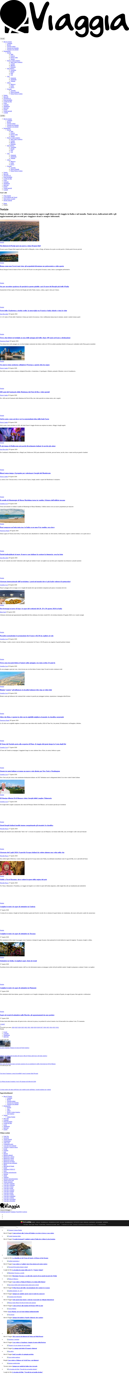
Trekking (6, 1177)
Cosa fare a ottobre (9, 1197)
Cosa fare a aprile (8, 1188)
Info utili (6, 97)
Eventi (5, 1032)
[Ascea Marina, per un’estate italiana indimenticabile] (66, 1308)
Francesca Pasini (4, 341)
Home (5, 203)
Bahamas (13, 67)
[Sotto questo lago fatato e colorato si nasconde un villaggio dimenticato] (66, 1297)
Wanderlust (7, 106)
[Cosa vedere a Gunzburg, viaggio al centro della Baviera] (66, 1339)
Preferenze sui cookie (51, 1224)
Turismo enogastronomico (11, 1179)
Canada (13, 64)
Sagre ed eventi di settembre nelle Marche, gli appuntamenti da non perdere (27, 1015)
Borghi (9, 45)
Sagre (5, 1171)
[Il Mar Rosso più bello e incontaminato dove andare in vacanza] (66, 1285)
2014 (51, 1027)
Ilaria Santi (3, 612)
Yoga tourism (7, 195)
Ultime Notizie (11, 1117)
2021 (29, 1027)
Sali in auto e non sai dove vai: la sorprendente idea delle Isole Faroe (24, 419)
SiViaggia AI (7, 98)
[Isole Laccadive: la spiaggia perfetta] (66, 1351)
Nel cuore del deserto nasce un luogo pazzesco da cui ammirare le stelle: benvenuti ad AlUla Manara (28, 1064)
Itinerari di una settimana (10, 1163)
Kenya (12, 87)
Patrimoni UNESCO (9, 1169)
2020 (32, 1027)
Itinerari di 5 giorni (9, 1160)
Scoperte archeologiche (10, 1172)
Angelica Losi (4, 503)
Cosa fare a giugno (9, 1191)
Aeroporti (6, 1138)
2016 (44, 1027)
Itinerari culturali (8, 1155)
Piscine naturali (8, 200)
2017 (41, 1027)
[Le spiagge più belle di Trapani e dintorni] (66, 1345)
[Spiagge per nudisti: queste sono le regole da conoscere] (66, 1291)
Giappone (13, 78)
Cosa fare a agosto (9, 1194)
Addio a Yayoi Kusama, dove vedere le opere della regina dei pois (23, 879)
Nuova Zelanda (15, 92)
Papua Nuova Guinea (16, 93)
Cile (12, 75)
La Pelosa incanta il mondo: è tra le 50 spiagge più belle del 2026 (18, 1081)
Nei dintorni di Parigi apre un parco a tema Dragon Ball (20, 246)
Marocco (13, 84)
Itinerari (6, 1153)
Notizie (6, 95)
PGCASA (62, 1222)
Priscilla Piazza (4, 828)
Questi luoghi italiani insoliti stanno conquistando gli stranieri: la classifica (26, 825)
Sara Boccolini (4, 314)
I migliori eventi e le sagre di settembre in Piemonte (18, 988)
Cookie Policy (42, 1224)
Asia (8, 76)
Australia (13, 90)
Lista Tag (6, 1136)
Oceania (9, 89)
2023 (22, 1027)
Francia (13, 56)
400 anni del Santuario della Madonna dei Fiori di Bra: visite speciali (25, 392)
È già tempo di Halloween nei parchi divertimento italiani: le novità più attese (27, 446)
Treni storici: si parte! (9, 199)
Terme (5, 1175)
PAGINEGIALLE (44, 1222)
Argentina (13, 70)
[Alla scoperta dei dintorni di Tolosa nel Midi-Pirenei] (66, 1327)
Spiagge (6, 1174)
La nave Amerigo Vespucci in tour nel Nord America (14, 1047)
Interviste (6, 108)
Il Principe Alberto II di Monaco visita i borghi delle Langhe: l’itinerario (26, 798)
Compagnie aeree (8, 1144)
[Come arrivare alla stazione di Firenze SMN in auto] (66, 1303)
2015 (48, 1027)
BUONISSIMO (99, 1222)
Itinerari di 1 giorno (9, 1156)
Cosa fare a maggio (9, 1190)
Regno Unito (14, 57)
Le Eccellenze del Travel (10, 197)
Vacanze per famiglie (13, 48)
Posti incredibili (8, 100)
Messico (13, 65)
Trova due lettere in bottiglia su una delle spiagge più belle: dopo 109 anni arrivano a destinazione (35, 338)
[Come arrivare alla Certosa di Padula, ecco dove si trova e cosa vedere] (66, 1230)
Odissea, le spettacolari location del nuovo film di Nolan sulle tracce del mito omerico (23, 1056)
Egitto (12, 86)
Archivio (24, 1212)
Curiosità (6, 104)
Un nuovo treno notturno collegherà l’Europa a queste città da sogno (25, 365)
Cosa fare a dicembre (9, 1201)
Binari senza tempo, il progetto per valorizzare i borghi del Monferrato (25, 473)
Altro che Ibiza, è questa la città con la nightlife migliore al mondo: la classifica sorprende (32, 717)
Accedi (2, 38)
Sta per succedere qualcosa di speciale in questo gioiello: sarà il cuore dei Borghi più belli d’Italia (34, 286)
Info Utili (6, 1118)
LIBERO (33, 1222)
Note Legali (31, 1224)
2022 (25, 1027)
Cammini (9, 43)
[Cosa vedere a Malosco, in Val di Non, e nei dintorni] (66, 1357)
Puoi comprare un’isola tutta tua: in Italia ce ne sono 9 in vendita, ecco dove (27, 527)
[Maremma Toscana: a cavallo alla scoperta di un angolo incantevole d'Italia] (66, 1273)
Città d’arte (7, 1142)
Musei (5, 1164)
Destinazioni (7, 51)
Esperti (5, 109)
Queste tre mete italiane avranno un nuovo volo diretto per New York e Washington (30, 771)
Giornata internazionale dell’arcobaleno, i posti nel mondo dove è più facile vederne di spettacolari (35, 581)
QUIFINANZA (92, 1222)
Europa (9, 52)
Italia (12, 54)
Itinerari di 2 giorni (9, 1158)
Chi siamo (26, 1224)
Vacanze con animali (12, 49)
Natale (5, 1168)
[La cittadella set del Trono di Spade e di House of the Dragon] (66, 1248)
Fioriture (6, 1150)
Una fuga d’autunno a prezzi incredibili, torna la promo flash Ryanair (19, 1073)
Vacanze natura (11, 46)
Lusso (5, 103)
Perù (12, 73)
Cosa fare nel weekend (10, 1145)
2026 (13, 1027)
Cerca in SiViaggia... (6, 1210)
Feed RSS (19, 1212)
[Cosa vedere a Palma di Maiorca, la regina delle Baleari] (66, 1279)
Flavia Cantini (4, 368)
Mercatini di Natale (9, 1166)
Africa (9, 82)
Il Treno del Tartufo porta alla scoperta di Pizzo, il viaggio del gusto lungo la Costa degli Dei (33, 744)
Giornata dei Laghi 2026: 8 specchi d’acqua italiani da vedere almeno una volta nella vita (32, 852)
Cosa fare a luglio (8, 1193)
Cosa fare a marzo (9, 1186)
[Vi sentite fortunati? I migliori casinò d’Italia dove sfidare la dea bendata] (66, 1236)
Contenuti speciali (5, 1212)
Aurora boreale (8, 1139)
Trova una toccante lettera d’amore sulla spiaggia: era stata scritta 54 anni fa (27, 663)
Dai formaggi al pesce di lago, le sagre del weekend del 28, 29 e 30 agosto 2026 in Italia (31, 609)
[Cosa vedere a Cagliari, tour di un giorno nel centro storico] (66, 1261)
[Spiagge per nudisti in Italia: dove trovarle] (66, 1363)
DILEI (81, 1222)
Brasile (12, 71)
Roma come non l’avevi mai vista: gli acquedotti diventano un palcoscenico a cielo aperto (32, 266)
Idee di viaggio (8, 41)
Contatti (6, 112)
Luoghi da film (8, 101)
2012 (57, 1027)
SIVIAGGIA (85, 1222)
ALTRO (2, 115)
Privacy (36, 1224)
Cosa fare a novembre (10, 1199)
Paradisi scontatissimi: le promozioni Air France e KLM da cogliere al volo (26, 636)
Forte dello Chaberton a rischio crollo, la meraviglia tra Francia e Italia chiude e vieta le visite (33, 310)
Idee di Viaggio (8, 1096)
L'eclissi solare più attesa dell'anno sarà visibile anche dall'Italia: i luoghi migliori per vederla (25, 1089)
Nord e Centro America (13, 60)
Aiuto (58, 1224)
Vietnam (13, 81)
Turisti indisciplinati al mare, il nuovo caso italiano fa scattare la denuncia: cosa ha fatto (31, 554)
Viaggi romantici (8, 1182)
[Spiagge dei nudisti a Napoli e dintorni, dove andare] (66, 1314)
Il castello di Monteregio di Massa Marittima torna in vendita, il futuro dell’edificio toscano (32, 500)
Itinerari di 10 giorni (9, 1161)
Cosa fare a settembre (9, 1196)
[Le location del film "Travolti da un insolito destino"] (66, 1369)
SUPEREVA (105, 1222)
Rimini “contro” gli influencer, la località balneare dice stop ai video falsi (26, 690)
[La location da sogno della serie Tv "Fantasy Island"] (66, 1267)
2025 (16, 1027)
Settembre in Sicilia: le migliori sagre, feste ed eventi (18, 961)
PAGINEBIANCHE (69, 1222)
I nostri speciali (8, 111)
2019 (35, 1027)
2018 (38, 1027)
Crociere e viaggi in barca (11, 1147)
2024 (19, 1027)
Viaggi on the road (9, 1180)
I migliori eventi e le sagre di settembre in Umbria (17, 907)
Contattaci (13, 1212)
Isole (5, 1152)
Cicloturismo (7, 1141)
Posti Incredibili (8, 1121)
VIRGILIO (38, 1222)
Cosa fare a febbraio (9, 1185)
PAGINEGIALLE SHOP (54, 1222)
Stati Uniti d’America (16, 62)
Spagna (13, 59)
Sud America (10, 68)
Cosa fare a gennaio (9, 1183)
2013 (54, 1027)
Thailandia (13, 79)
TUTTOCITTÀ (76, 1222)
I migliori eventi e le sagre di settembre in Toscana (18, 934)
